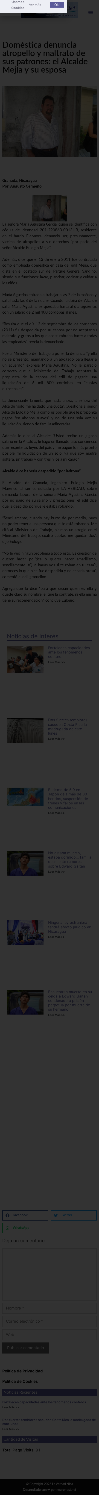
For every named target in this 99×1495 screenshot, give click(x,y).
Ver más (35, 5)
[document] (49, 747)
